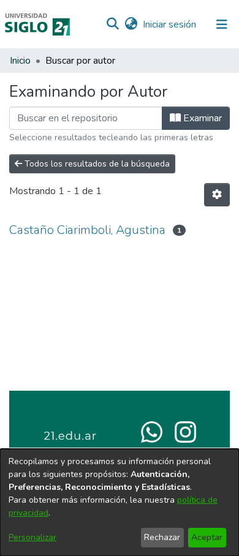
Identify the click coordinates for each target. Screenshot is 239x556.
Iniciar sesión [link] (170, 24)
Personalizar (32, 537)
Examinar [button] (201, 118)
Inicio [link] (20, 60)
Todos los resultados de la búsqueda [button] (96, 164)
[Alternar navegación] (222, 24)
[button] (112, 24)
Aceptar (206, 537)
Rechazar (162, 537)
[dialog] (119, 502)
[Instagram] (185, 431)
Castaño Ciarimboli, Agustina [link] (87, 230)
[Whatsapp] (152, 431)
